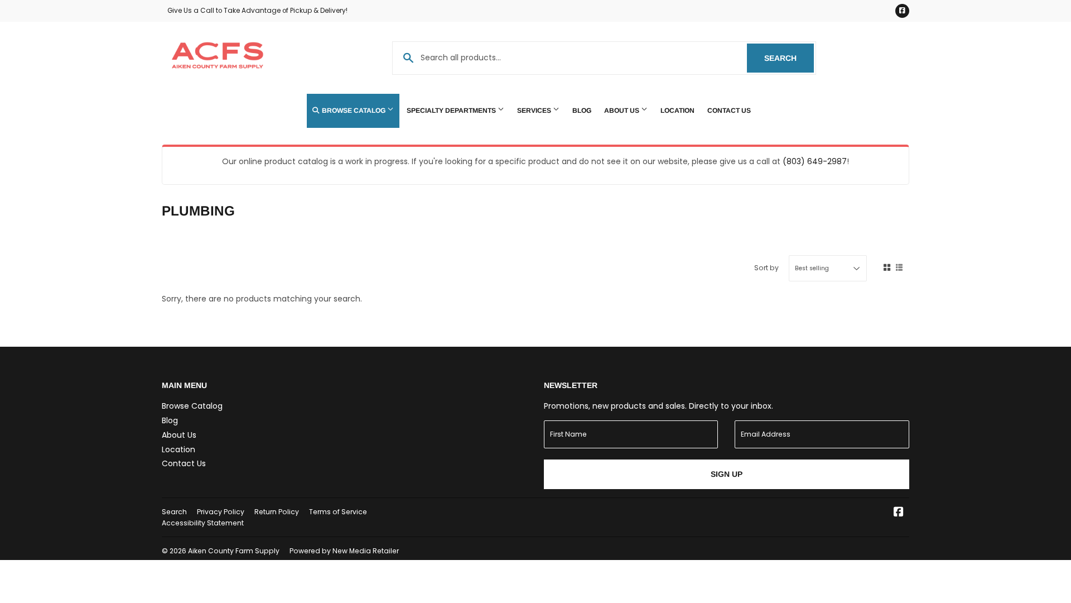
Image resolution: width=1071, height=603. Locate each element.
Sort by (766, 267)
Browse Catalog (353, 110)
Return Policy (276, 511)
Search (789, 58)
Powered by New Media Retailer (344, 551)
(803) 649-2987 (815, 161)
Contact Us (729, 110)
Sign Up (726, 474)
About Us (622, 110)
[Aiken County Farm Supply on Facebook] (899, 513)
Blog (581, 110)
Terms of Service (338, 511)
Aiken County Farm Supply (233, 551)
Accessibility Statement (203, 523)
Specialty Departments (452, 110)
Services (535, 110)
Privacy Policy (220, 511)
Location (677, 110)
